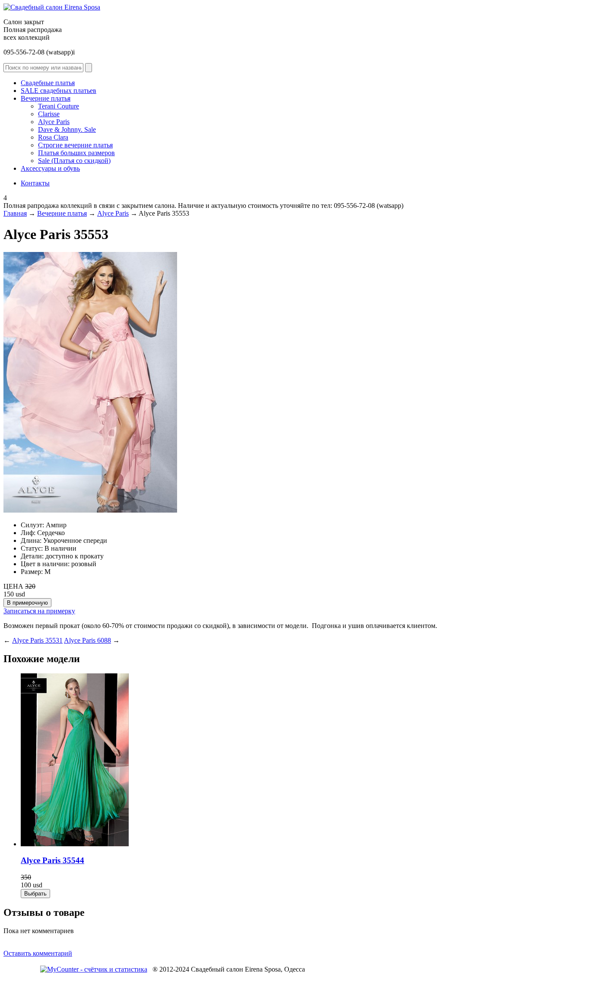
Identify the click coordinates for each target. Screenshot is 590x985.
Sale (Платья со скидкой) (74, 160)
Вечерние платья (45, 98)
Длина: (31, 540)
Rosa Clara (53, 137)
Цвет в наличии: (45, 563)
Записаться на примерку (39, 611)
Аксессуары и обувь (50, 168)
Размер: (32, 571)
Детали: (32, 556)
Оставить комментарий (37, 953)
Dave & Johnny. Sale (67, 129)
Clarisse (49, 114)
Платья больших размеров (76, 152)
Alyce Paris (54, 121)
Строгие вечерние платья (75, 145)
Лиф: (28, 532)
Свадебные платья (48, 82)
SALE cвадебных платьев (58, 90)
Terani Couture (58, 106)
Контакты (35, 183)
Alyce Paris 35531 (37, 640)
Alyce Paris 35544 (52, 860)
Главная (15, 213)
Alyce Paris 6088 (87, 640)
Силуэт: (32, 525)
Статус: (32, 548)
